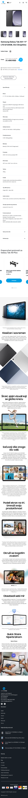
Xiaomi (2, 715)
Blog (2, 760)
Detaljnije (14, 280)
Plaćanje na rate (4, 777)
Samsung (3, 713)
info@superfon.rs (8, 701)
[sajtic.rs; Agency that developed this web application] (6, 795)
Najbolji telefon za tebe (6, 757)
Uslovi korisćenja (5, 772)
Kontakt (2, 762)
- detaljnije (19, 69)
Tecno (2, 723)
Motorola (3, 720)
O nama (2, 765)
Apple (2, 710)
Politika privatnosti (5, 770)
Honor (2, 718)
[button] (26, 2)
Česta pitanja (4, 767)
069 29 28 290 (11, 699)
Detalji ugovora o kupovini (7, 775)
